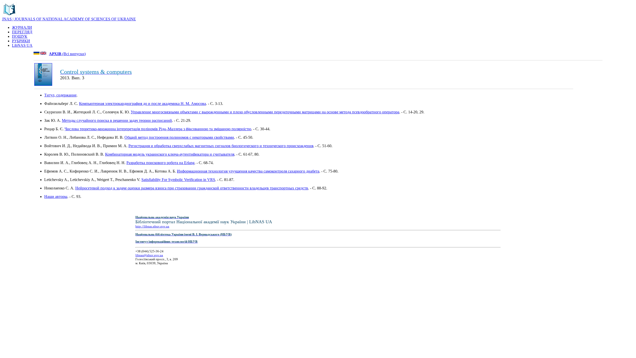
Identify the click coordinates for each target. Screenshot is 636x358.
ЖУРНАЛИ (22, 27)
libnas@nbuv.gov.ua (149, 255)
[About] (9, 15)
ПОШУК (19, 36)
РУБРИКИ (21, 41)
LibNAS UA (22, 45)
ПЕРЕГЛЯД (22, 32)
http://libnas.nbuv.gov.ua (152, 226)
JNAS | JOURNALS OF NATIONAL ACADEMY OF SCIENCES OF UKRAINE (69, 19)
